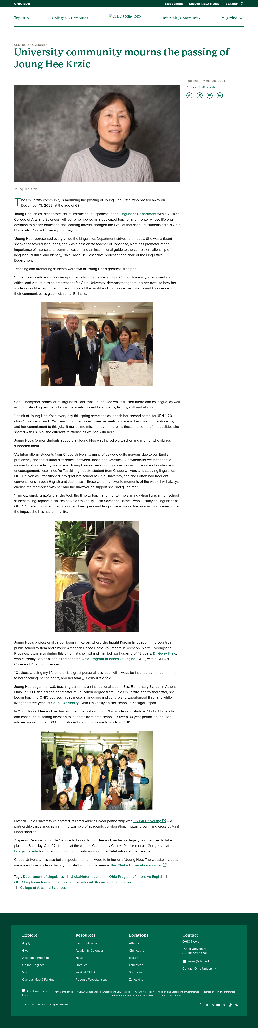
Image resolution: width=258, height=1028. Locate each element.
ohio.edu (22, 4)
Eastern (134, 957)
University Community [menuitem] (181, 18)
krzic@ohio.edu (26, 851)
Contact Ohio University (199, 968)
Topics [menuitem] (19, 18)
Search (232, 4)
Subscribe (174, 4)
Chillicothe (136, 950)
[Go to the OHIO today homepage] (125, 18)
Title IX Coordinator (170, 995)
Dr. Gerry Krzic (164, 653)
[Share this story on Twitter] (200, 95)
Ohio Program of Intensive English (109, 658)
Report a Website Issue (92, 979)
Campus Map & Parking (38, 979)
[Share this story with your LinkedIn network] (220, 95)
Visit (25, 972)
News (79, 957)
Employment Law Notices (116, 992)
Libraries (81, 965)
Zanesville (136, 979)
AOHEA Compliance (88, 992)
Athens (134, 943)
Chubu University (65, 702)
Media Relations (204, 4)
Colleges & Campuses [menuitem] (70, 18)
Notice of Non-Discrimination (220, 992)
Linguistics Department (138, 214)
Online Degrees (33, 965)
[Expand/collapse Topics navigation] (29, 18)
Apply (26, 943)
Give (25, 950)
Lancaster (136, 965)
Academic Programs (36, 957)
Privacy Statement (122, 995)
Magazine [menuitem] (229, 18)
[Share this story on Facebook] (189, 95)
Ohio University (39, 1004)
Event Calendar (86, 943)
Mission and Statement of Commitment (179, 992)
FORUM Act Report (144, 992)
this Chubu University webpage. (138, 865)
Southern (135, 972)
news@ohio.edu (199, 961)
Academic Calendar (89, 950)
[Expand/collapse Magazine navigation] (241, 18)
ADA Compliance (64, 992)
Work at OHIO (85, 972)
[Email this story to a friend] (210, 96)
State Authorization (145, 995)
